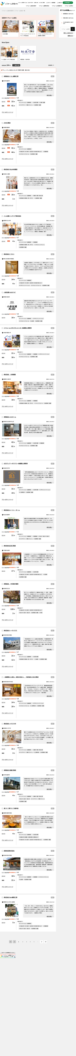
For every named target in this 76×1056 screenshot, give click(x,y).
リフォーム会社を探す (31, 6)
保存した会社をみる (68, 33)
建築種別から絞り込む (68, 13)
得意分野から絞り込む (68, 18)
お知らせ (60, 2)
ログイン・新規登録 (51, 2)
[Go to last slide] (3, 28)
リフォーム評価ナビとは (22, 2)
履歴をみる (70, 35)
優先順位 (50, 65)
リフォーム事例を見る (44, 6)
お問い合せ (36, 2)
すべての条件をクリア (69, 10)
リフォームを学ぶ (69, 6)
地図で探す (17, 65)
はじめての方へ (30, 2)
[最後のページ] (45, 941)
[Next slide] (52, 28)
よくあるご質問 (42, 2)
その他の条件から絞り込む (68, 22)
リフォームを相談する (57, 6)
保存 (52, 76)
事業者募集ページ (68, 2)
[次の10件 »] (41, 941)
